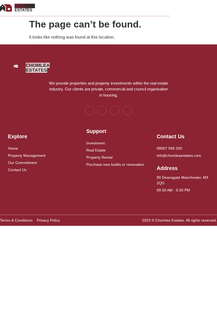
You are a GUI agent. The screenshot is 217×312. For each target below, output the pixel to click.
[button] (107, 8)
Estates (25, 8)
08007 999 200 (169, 148)
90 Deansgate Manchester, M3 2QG (182, 180)
